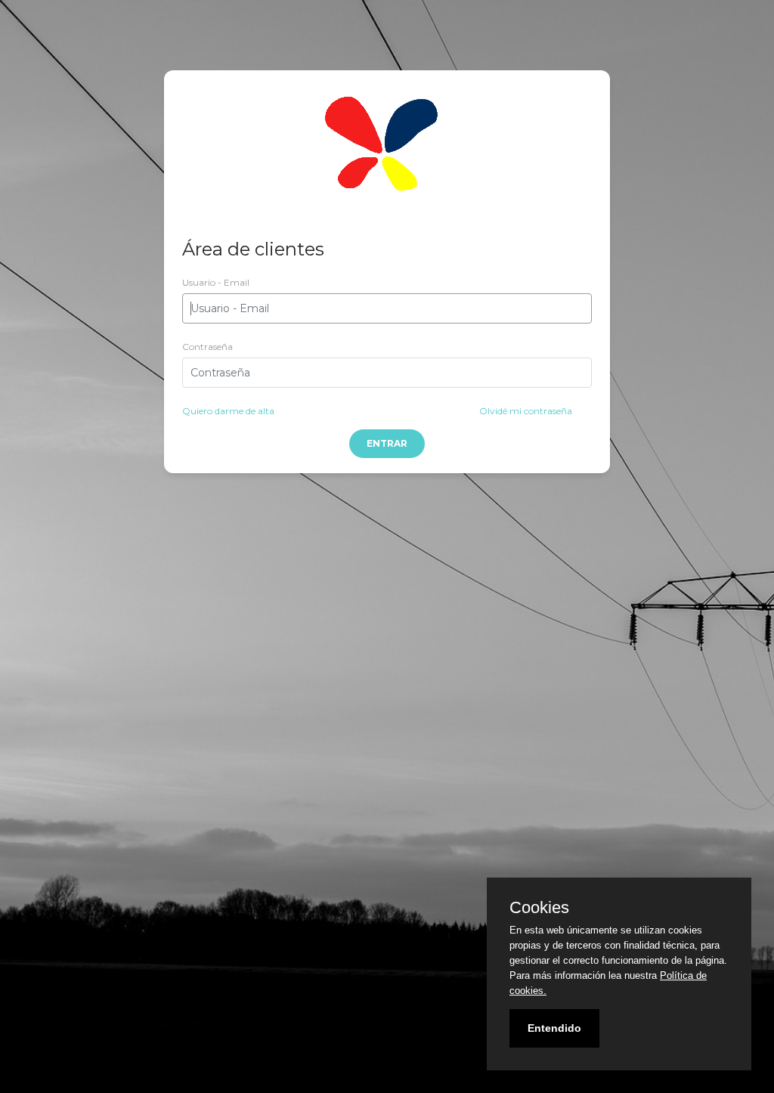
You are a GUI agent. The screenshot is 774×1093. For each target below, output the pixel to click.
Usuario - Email (215, 282)
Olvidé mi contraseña (525, 410)
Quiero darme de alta (228, 410)
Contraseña (207, 346)
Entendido (554, 1028)
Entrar (387, 443)
